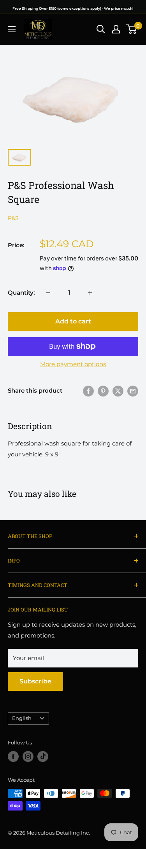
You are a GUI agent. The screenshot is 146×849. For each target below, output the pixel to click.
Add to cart (73, 321)
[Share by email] (132, 391)
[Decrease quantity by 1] (48, 293)
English (22, 718)
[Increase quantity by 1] (90, 293)
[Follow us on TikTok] (42, 756)
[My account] (116, 29)
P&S (13, 218)
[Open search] (101, 29)
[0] (132, 29)
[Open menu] (12, 29)
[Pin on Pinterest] (103, 391)
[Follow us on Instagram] (28, 756)
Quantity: (21, 292)
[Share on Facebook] (88, 391)
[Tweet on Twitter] (118, 391)
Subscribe (35, 681)
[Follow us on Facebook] (13, 756)
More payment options (73, 364)
